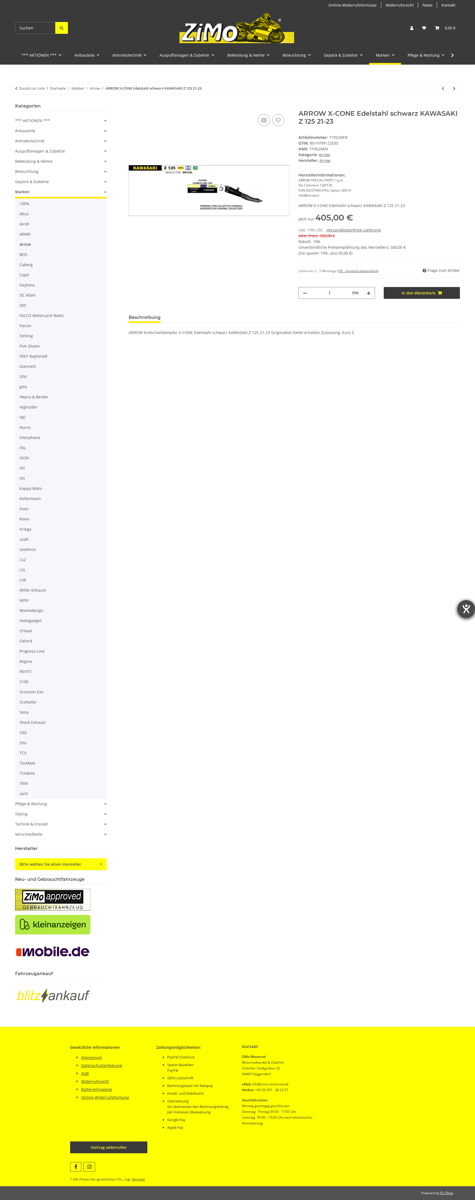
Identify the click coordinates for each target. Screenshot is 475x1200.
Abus (24, 213)
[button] (412, 27)
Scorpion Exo (31, 691)
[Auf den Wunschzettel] (278, 120)
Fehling (26, 335)
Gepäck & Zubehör (32, 181)
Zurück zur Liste (32, 88)
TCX (23, 752)
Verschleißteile (28, 834)
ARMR (25, 234)
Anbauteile (25, 130)
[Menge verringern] (305, 293)
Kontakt (448, 5)
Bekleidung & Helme (34, 161)
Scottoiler (28, 702)
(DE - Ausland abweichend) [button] (358, 271)
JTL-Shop (446, 1193)
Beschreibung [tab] (145, 317)
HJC (23, 417)
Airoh (24, 224)
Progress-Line (32, 651)
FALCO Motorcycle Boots (42, 315)
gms (23, 386)
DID (23, 305)
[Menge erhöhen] (369, 293)
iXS (22, 478)
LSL (23, 569)
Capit (24, 274)
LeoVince (28, 549)
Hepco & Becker (34, 396)
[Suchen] (61, 28)
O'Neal (26, 630)
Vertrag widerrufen (108, 1147)
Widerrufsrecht (400, 5)
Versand (138, 1179)
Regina (26, 661)
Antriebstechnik (29, 141)
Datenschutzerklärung (101, 1065)
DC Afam (27, 295)
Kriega (25, 529)
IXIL (23, 447)
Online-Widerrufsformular (352, 5)
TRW (24, 783)
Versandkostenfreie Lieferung (354, 230)
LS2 (23, 559)
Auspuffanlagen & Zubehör (40, 151)
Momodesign (31, 610)
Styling (21, 813)
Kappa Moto (31, 488)
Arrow (324, 154)
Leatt (24, 539)
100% (24, 203)
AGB (85, 1073)
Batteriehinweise (96, 1089)
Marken (22, 191)
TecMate (27, 763)
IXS (22, 468)
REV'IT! (26, 671)
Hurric (25, 427)
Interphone (30, 437)
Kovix (24, 519)
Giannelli (28, 366)
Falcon (25, 325)
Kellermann (30, 498)
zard (24, 793)
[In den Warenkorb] (133, 107)
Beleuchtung (26, 171)
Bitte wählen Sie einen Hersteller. (51, 864)
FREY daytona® (34, 356)
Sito (23, 742)
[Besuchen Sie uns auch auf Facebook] (75, 1167)
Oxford (26, 641)
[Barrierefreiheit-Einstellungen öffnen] (466, 609)
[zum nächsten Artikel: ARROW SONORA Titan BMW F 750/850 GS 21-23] (454, 88)
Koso (24, 508)
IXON (24, 457)
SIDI (23, 732)
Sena (24, 712)
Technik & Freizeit (31, 824)
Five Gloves (30, 346)
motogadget (31, 620)
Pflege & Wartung (31, 803)
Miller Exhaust (33, 590)
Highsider (28, 407)
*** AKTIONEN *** (32, 120)
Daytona (27, 285)
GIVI (23, 376)
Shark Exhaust (33, 722)
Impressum (91, 1057)
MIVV (24, 600)
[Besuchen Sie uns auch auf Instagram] (89, 1167)
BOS (23, 254)
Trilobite (27, 773)
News (427, 5)
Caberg (26, 264)
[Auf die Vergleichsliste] (264, 120)
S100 (24, 681)
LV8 (23, 580)
